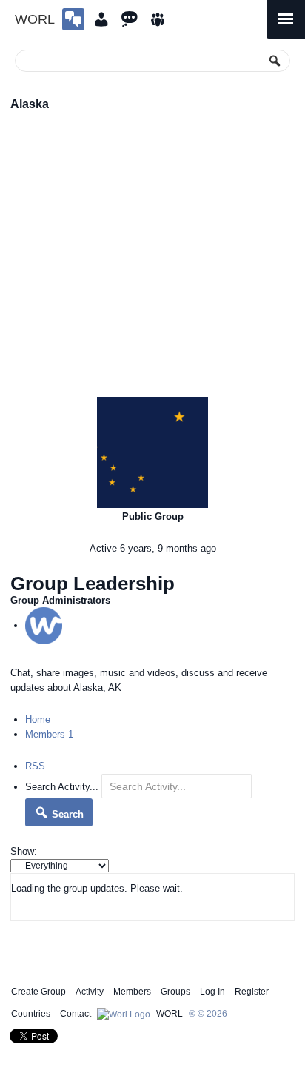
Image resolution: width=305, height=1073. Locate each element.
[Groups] (158, 19)
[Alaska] (152, 452)
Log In (212, 991)
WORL (35, 19)
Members (49, 734)
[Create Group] (73, 19)
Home (37, 719)
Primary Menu (286, 19)
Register (252, 991)
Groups (175, 991)
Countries (30, 1014)
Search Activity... (61, 786)
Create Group (38, 991)
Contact (75, 1014)
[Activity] (129, 19)
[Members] (101, 19)
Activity (90, 991)
